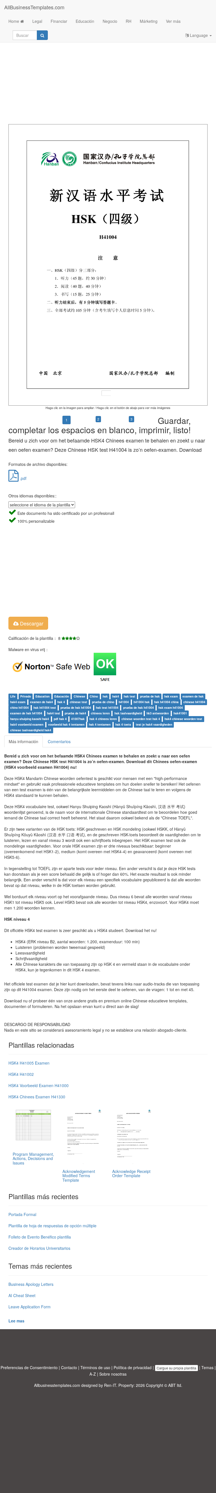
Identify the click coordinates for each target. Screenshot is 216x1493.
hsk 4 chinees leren (103, 719)
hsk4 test (53, 713)
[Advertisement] (108, 79)
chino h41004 (19, 708)
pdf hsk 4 (60, 719)
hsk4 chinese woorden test (183, 719)
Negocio (110, 21)
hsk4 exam (17, 702)
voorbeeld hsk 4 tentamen (66, 725)
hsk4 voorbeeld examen (26, 725)
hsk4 (115, 696)
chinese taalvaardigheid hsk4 (30, 730)
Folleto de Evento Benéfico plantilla (39, 1237)
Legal (37, 21)
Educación (85, 21)
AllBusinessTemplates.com (34, 7)
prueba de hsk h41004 (75, 708)
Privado (25, 696)
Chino (94, 696)
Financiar (59, 21)
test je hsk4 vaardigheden (154, 725)
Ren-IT (110, 1385)
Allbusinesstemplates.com (57, 1385)
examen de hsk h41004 (26, 713)
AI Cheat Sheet (21, 1295)
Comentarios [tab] (59, 741)
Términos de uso (95, 1367)
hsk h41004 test (44, 708)
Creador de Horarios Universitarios (39, 1248)
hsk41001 (180, 713)
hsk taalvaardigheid (128, 713)
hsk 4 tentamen (100, 725)
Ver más (173, 21)
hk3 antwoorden (158, 713)
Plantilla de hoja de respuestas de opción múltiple (52, 1225)
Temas (207, 1367)
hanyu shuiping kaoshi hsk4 (29, 719)
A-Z (92, 1374)
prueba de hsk (150, 696)
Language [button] (199, 35)
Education (42, 696)
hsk (105, 696)
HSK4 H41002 (21, 1074)
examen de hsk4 (41, 702)
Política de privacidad (133, 1367)
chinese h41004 (194, 702)
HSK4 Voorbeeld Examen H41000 (38, 1085)
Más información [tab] (23, 741)
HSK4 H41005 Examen (29, 1063)
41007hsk (78, 719)
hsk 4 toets (123, 725)
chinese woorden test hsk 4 (141, 719)
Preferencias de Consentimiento (29, 1367)
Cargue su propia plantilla (176, 1367)
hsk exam (171, 696)
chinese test (78, 702)
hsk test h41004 (107, 708)
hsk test (129, 696)
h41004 (124, 702)
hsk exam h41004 (170, 708)
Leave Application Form (29, 1306)
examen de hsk (193, 696)
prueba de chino (103, 702)
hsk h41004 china (166, 702)
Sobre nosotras (113, 1374)
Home (14, 21)
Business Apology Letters (30, 1284)
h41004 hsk (142, 702)
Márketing (149, 21)
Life (12, 696)
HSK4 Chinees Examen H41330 (36, 1096)
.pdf (22, 478)
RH (128, 21)
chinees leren (100, 713)
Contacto (69, 1367)
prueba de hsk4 (75, 713)
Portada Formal (22, 1214)
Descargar (31, 623)
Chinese (79, 696)
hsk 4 (61, 702)
